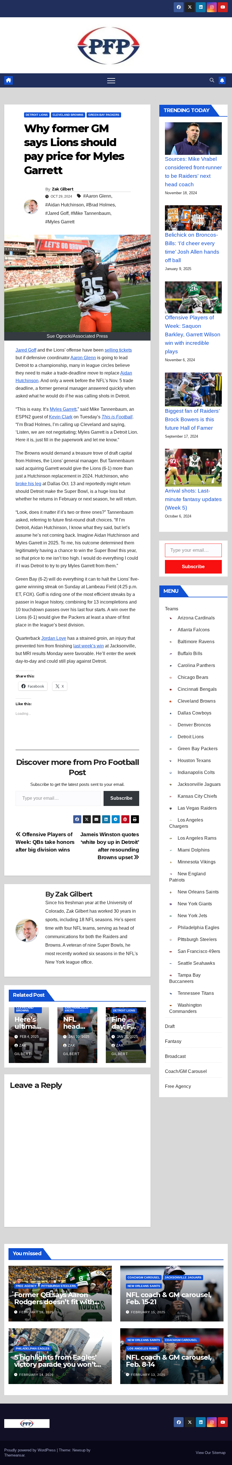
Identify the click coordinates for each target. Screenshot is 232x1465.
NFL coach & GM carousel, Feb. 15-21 (168, 1298)
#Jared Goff (56, 213)
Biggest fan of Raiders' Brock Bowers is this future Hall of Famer (192, 419)
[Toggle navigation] (111, 80)
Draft (170, 1026)
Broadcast (175, 1056)
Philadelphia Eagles (33, 1348)
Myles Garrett (63, 409)
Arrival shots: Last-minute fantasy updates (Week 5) (193, 499)
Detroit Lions (37, 114)
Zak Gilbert (62, 189)
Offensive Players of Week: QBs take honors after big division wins (45, 842)
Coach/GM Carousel (186, 1071)
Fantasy (173, 1041)
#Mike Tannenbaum (90, 213)
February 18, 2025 (36, 1312)
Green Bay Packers (103, 114)
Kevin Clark (60, 416)
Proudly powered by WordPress (30, 1450)
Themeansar (14, 1455)
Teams (172, 608)
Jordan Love (53, 638)
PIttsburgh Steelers (58, 1286)
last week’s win (88, 645)
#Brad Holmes (100, 204)
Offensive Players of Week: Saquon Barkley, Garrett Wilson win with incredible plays (192, 334)
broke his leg (28, 483)
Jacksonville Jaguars (183, 1277)
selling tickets (118, 350)
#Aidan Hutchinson (64, 204)
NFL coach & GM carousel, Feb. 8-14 (168, 1360)
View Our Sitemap (210, 1453)
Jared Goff (26, 350)
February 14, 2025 (36, 1374)
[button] (212, 80)
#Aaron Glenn (97, 196)
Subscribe (121, 798)
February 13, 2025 (148, 1374)
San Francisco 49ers (76, 1009)
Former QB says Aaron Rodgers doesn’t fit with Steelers (54, 1302)
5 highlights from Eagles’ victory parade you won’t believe (55, 1364)
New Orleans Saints (144, 1286)
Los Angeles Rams (142, 1348)
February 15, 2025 (148, 1312)
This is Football (117, 416)
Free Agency (178, 1086)
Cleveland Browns (68, 114)
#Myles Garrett (59, 221)
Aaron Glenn (83, 357)
